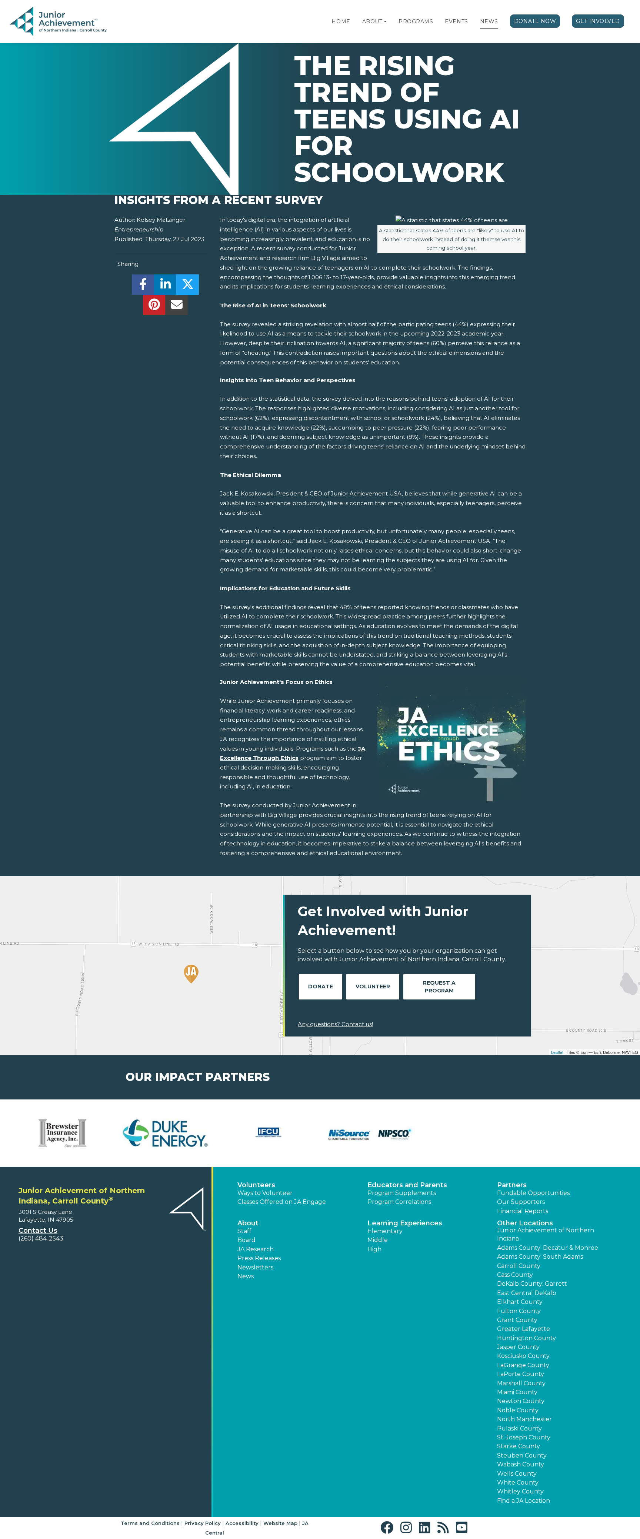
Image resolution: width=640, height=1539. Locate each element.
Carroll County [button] (518, 1265)
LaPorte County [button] (520, 1374)
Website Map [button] (280, 1523)
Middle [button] (377, 1239)
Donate (320, 986)
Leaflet (557, 1052)
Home (340, 21)
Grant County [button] (517, 1319)
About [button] (248, 1223)
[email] (176, 306)
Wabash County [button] (520, 1464)
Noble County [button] (518, 1410)
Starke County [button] (518, 1446)
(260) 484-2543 (41, 1238)
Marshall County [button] (521, 1383)
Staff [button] (244, 1231)
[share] (143, 286)
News (489, 21)
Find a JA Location (523, 1500)
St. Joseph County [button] (523, 1437)
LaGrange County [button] (523, 1365)
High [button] (374, 1249)
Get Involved (598, 21)
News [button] (245, 1276)
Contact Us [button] (38, 1230)
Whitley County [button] (520, 1491)
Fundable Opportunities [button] (533, 1192)
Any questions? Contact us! (335, 1024)
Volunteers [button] (256, 1185)
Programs (416, 21)
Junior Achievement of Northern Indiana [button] (545, 1234)
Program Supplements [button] (401, 1192)
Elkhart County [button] (520, 1301)
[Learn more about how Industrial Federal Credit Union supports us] (268, 1133)
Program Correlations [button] (399, 1201)
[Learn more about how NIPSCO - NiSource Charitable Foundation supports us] (371, 1133)
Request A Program (439, 986)
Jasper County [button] (518, 1347)
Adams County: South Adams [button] (540, 1256)
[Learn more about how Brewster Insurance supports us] (63, 1133)
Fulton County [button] (519, 1311)
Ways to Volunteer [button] (265, 1192)
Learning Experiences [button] (404, 1223)
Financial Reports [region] (522, 1211)
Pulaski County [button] (519, 1428)
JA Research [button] (255, 1249)
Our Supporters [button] (521, 1201)
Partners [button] (512, 1185)
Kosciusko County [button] (523, 1355)
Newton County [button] (520, 1401)
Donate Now (535, 21)
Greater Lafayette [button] (523, 1328)
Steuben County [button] (522, 1455)
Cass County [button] (515, 1274)
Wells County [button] (517, 1473)
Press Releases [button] (259, 1258)
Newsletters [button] (255, 1267)
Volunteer (373, 986)
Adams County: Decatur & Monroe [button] (547, 1247)
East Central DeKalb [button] (526, 1292)
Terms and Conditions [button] (150, 1523)
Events (456, 21)
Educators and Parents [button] (407, 1185)
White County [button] (518, 1482)
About (372, 21)
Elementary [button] (385, 1231)
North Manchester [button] (524, 1419)
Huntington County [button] (526, 1338)
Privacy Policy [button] (202, 1523)
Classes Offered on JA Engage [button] (281, 1201)
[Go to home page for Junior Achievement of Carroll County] (58, 22)
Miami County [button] (517, 1392)
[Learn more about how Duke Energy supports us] (165, 1133)
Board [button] (246, 1239)
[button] (385, 21)
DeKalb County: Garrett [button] (532, 1283)
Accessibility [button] (242, 1523)
